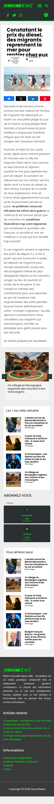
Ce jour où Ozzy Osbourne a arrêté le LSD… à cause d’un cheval (26, 730)
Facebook (8, 766)
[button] (39, 5)
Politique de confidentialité (17, 758)
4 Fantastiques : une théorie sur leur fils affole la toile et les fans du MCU (27, 723)
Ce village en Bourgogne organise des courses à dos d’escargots (27, 388)
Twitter (7, 769)
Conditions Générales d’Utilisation (20, 762)
